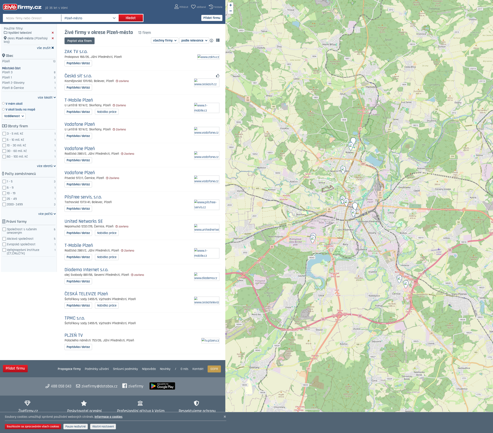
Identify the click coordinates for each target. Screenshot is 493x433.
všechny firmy (163, 40)
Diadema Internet (86, 270)
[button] (181, 7)
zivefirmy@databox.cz (99, 386)
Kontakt (198, 369)
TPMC (75, 318)
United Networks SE (84, 221)
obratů (45, 166)
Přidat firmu (211, 18)
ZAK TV (76, 51)
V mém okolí (14, 103)
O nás (184, 369)
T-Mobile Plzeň (79, 100)
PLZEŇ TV (74, 335)
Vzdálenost (12, 116)
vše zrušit (44, 48)
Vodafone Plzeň (80, 124)
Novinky (165, 369)
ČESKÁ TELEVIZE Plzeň (86, 294)
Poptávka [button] (78, 63)
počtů (45, 214)
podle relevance (192, 40)
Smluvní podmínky (125, 369)
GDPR (214, 369)
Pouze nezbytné (75, 427)
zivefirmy (135, 386)
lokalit (45, 97)
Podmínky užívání (97, 369)
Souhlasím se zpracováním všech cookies (33, 427)
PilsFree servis (83, 197)
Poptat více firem (79, 41)
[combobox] (32, 17)
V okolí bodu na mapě (20, 109)
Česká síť (78, 76)
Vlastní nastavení (103, 427)
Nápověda (149, 369)
